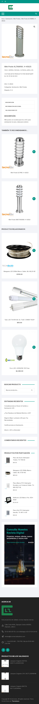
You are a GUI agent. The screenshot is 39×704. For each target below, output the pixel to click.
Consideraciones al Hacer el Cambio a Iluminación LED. (16, 407)
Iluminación (9, 19)
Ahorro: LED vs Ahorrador (12, 430)
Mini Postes (17, 19)
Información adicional (13, 106)
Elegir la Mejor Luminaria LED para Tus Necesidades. (16, 419)
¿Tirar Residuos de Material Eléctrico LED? (17, 413)
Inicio (3, 19)
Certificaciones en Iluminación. (13, 425)
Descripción (9, 102)
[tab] (19, 102)
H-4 (11, 90)
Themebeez (15, 701)
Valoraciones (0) (11, 110)
